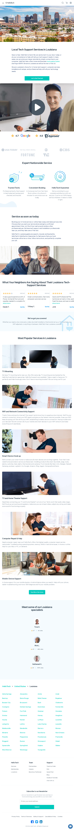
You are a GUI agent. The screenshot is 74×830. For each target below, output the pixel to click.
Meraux (58, 728)
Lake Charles (42, 724)
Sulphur (40, 745)
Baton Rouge (24, 698)
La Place (40, 720)
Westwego (23, 750)
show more (6, 303)
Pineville (5, 737)
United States (20, 686)
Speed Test (50, 772)
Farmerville (59, 707)
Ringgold (5, 741)
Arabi (57, 694)
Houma (4, 720)
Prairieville (59, 737)
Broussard (23, 703)
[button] (70, 826)
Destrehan (41, 707)
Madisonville (6, 728)
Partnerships (33, 766)
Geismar (41, 711)
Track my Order (51, 766)
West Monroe (6, 750)
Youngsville (41, 750)
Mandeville (23, 728)
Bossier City (6, 703)
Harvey (40, 715)
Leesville (59, 724)
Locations (14, 772)
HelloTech (6, 686)
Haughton (59, 715)
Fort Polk (23, 711)
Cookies (60, 816)
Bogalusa (59, 698)
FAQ (48, 769)
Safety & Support (38, 816)
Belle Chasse (42, 698)
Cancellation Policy (50, 816)
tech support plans (53, 61)
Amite (40, 694)
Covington (5, 707)
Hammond (23, 715)
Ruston (22, 741)
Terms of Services (26, 816)
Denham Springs (25, 707)
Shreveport (42, 741)
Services (13, 766)
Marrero (40, 728)
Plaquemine (24, 737)
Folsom (4, 711)
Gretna (4, 715)
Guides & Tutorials (52, 777)
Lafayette (5, 724)
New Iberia (41, 733)
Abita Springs (6, 694)
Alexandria (23, 694)
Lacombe (59, 720)
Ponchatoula (42, 737)
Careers (31, 769)
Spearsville (6, 745)
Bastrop (5, 698)
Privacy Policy (16, 816)
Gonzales (59, 711)
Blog (48, 775)
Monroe (22, 733)
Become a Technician (35, 772)
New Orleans (60, 733)
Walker (58, 745)
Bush (39, 703)
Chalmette (59, 703)
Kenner (22, 720)
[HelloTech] (11, 2)
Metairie (5, 733)
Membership (15, 769)
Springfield (24, 745)
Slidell (58, 741)
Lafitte (22, 724)
